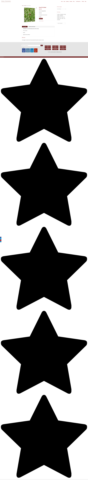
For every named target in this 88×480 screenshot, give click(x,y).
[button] (36, 8)
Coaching (71, 1)
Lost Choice (58, 18)
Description (24, 26)
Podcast (83, 1)
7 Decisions (58, 14)
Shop (73, 1)
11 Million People (61, 14)
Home (62, 1)
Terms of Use (47, 49)
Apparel (65, 14)
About (64, 1)
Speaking (67, 1)
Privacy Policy (55, 49)
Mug (60, 18)
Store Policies (63, 49)
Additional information (32, 26)
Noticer (62, 18)
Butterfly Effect (61, 15)
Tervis (64, 18)
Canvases (25, 5)
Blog (85, 1)
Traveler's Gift (58, 19)
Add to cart (41, 18)
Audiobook (58, 15)
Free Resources (78, 1)
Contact (63, 47)
